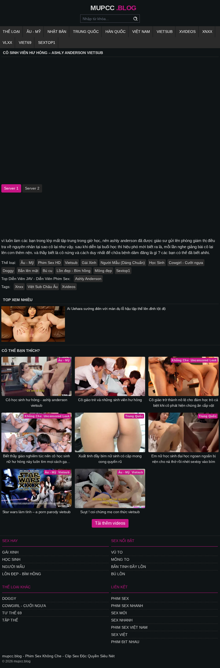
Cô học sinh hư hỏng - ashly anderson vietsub (36, 403)
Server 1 (11, 188)
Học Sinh (156, 262)
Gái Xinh (89, 262)
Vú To (117, 552)
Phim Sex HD (49, 262)
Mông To (120, 559)
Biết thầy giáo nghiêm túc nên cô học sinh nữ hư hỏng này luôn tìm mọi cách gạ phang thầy (36, 459)
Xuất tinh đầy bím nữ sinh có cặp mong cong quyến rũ (109, 459)
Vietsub (165, 31)
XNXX (207, 31)
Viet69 (25, 42)
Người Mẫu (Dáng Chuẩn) (123, 262)
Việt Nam (141, 31)
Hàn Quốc (115, 31)
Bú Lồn (118, 574)
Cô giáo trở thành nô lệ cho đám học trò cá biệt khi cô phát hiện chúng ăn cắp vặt (183, 403)
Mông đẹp (103, 270)
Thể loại (11, 31)
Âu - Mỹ (34, 31)
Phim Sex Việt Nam (129, 627)
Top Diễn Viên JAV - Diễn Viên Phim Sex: (36, 279)
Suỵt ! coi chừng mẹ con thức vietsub (110, 512)
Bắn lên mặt (28, 270)
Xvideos (187, 31)
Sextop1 (46, 42)
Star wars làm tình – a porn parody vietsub (36, 512)
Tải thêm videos (110, 523)
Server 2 (32, 188)
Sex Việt (119, 634)
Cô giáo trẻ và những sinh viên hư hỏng (110, 400)
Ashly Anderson (88, 279)
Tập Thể (10, 620)
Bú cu (47, 270)
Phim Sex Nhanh (127, 606)
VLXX (7, 42)
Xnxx (19, 287)
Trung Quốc (86, 31)
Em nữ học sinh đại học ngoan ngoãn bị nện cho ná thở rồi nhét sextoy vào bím (183, 459)
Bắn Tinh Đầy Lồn (128, 567)
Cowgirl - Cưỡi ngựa (186, 262)
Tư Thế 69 (12, 613)
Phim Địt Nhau (125, 642)
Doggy (8, 270)
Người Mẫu (13, 567)
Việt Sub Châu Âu (43, 287)
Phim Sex (120, 598)
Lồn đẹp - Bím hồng (73, 270)
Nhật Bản (56, 31)
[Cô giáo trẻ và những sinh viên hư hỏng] (110, 376)
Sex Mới (119, 613)
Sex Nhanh (122, 620)
